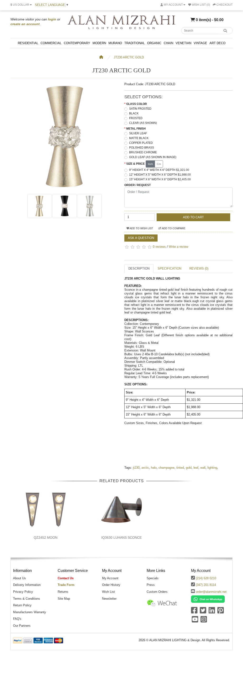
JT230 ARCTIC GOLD (129, 57)
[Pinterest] (220, 612)
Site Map (64, 598)
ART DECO (217, 43)
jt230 (136, 467)
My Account (110, 578)
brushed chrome (143, 152)
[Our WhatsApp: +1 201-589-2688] (208, 599)
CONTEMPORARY (77, 43)
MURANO (115, 43)
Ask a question (141, 238)
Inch (150, 164)
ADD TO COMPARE (173, 228)
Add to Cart (193, 217)
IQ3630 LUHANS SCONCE (121, 537)
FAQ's (17, 619)
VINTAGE (200, 43)
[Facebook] (194, 612)
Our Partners (22, 625)
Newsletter (109, 598)
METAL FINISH (136, 128)
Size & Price (135, 163)
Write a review (178, 246)
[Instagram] (204, 621)
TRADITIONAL (134, 43)
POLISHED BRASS (141, 147)
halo (154, 467)
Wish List (108, 592)
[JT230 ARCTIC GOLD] (64, 189)
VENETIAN (183, 43)
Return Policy (22, 605)
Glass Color (136, 104)
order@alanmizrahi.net (211, 592)
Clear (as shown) (143, 123)
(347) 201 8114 (206, 585)
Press (151, 585)
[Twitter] (203, 612)
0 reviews (159, 246)
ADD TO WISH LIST (141, 228)
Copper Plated (141, 143)
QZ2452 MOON (45, 537)
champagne (166, 467)
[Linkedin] (212, 612)
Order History (111, 585)
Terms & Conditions (26, 598)
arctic (145, 467)
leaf (195, 467)
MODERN (99, 43)
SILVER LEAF (138, 133)
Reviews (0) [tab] (198, 268)
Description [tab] (139, 268)
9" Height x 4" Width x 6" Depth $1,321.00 (159, 170)
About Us (19, 578)
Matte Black (139, 138)
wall (203, 467)
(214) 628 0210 (206, 578)
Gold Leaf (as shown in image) (152, 157)
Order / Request (137, 185)
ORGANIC (154, 43)
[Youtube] (195, 621)
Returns (63, 592)
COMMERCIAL (51, 43)
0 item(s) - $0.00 (209, 20)
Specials (153, 578)
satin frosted (140, 108)
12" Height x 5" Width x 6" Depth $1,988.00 (160, 174)
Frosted (136, 118)
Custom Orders (157, 592)
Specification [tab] (169, 268)
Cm (159, 164)
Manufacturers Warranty (29, 612)
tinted (180, 467)
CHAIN (168, 43)
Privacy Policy (23, 592)
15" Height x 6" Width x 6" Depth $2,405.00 (160, 179)
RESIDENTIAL (28, 43)
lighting (212, 467)
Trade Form (66, 585)
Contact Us (66, 578)
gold (189, 467)
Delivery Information (27, 585)
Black (134, 113)
